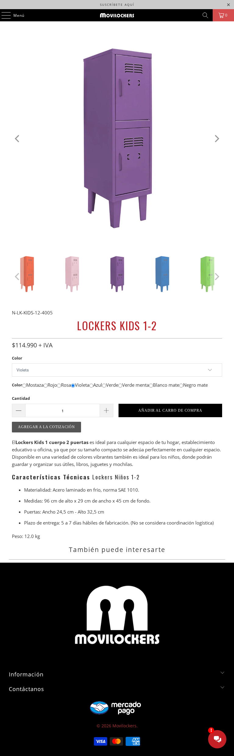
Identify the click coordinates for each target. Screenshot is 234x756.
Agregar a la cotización (46, 427)
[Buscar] (205, 15)
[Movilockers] (117, 15)
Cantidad (21, 398)
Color (17, 358)
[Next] (216, 139)
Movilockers (124, 726)
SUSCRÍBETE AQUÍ (117, 4)
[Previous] (18, 139)
